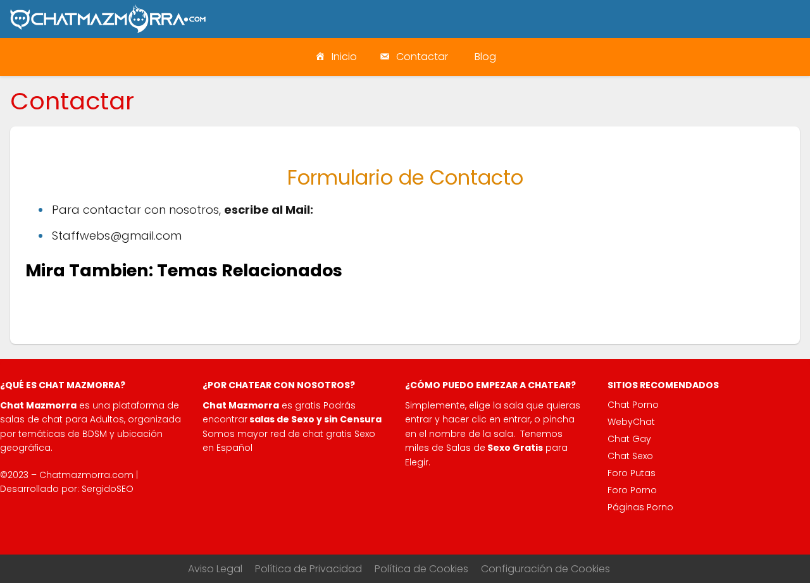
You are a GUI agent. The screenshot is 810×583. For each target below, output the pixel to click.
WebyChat (631, 421)
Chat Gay (629, 439)
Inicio (344, 56)
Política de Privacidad (308, 569)
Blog (485, 56)
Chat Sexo (630, 456)
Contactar (422, 56)
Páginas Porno (640, 507)
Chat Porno (633, 404)
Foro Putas (632, 473)
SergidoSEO (108, 488)
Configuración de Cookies (545, 569)
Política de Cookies (421, 569)
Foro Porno (632, 490)
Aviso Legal (215, 569)
